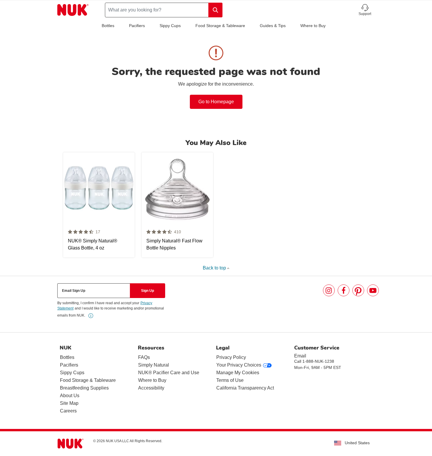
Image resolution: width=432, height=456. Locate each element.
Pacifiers (137, 25)
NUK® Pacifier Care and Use (168, 372)
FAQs (144, 357)
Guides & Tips (273, 25)
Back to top (215, 267)
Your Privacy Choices (238, 364)
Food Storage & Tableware (220, 25)
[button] (365, 10)
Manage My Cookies (237, 372)
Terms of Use (230, 380)
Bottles (108, 25)
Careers (68, 410)
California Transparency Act (245, 387)
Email (300, 355)
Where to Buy (313, 25)
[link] (91, 315)
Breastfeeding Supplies (84, 387)
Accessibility (151, 387)
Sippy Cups (170, 25)
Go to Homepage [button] (216, 101)
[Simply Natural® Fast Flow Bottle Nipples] (177, 204)
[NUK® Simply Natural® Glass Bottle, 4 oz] (99, 204)
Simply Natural (153, 364)
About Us (69, 395)
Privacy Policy (231, 357)
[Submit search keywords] (215, 10)
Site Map (69, 403)
